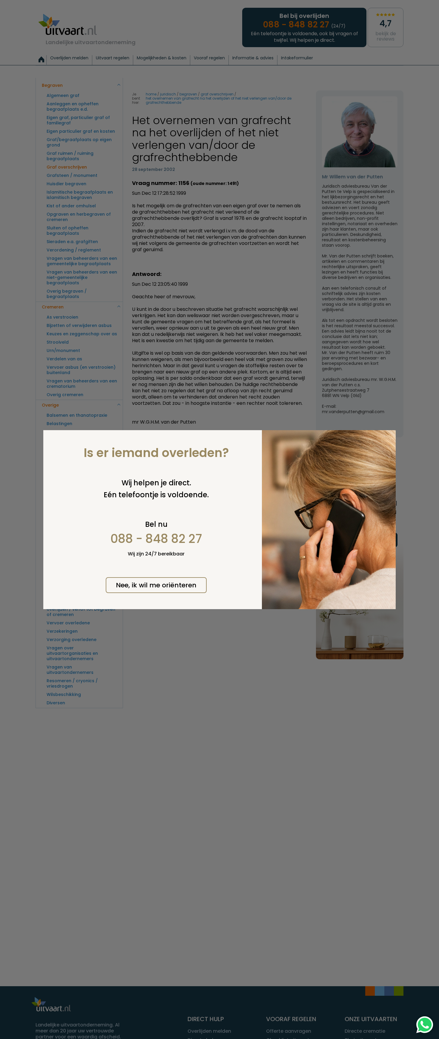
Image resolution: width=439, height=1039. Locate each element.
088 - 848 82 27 (156, 538)
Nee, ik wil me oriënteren (156, 585)
